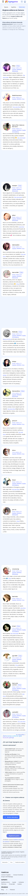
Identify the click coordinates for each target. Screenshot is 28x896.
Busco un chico (7, 339)
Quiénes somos (5, 882)
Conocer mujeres (5, 875)
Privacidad (12, 884)
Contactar (21, 882)
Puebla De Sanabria (19, 862)
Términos (3, 884)
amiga (4, 375)
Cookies (19, 884)
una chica (21, 227)
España (14, 69)
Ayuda (14, 882)
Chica (17, 284)
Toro (23, 99)
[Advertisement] (14, 46)
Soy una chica (16, 107)
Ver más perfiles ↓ (21, 734)
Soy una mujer (21, 137)
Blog (2, 889)
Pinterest (12, 889)
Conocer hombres (18, 875)
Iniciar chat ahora (11, 817)
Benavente (15, 71)
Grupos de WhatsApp (7, 876)
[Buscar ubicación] (22, 2)
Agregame (13, 2)
